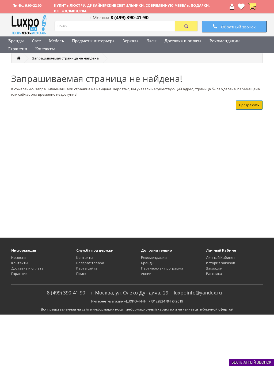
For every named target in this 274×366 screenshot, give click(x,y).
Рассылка (214, 273)
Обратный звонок (238, 26)
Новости (18, 257)
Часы (152, 41)
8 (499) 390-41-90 (66, 292)
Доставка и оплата (183, 41)
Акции (146, 273)
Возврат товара (90, 262)
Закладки (214, 268)
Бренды (16, 41)
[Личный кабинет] (232, 7)
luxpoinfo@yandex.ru (198, 292)
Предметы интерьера (93, 41)
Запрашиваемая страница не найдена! (66, 58)
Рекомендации (225, 41)
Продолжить (249, 105)
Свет (36, 41)
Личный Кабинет (220, 257)
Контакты (45, 49)
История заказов (220, 262)
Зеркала (131, 41)
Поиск (81, 273)
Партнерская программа (162, 268)
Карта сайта (86, 268)
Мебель (56, 41)
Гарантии (17, 49)
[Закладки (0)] (241, 7)
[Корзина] (252, 7)
